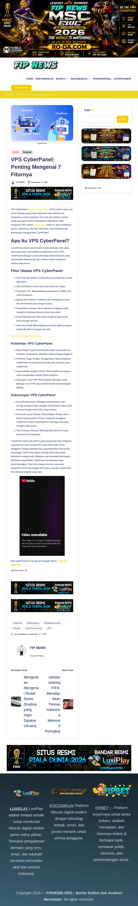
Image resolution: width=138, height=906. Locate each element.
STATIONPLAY (61, 806)
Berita (15, 152)
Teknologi (27, 152)
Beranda (10, 94)
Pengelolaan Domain (52, 623)
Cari (87, 110)
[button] (21, 88)
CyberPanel (39, 225)
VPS (49, 628)
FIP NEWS (38, 648)
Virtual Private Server (38, 209)
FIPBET (101, 808)
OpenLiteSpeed (33, 623)
